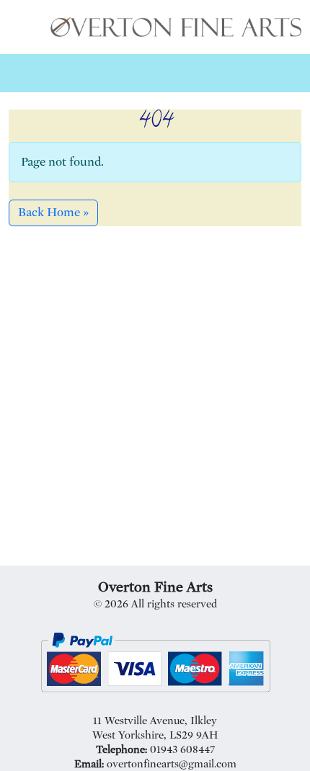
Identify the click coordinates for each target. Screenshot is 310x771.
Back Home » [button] (53, 212)
